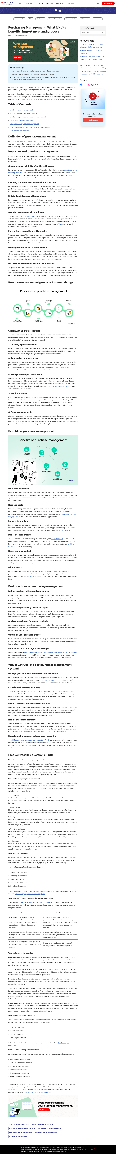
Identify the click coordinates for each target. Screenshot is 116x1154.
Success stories (71, 19)
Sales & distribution (55, 19)
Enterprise (70, 3)
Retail (19, 3)
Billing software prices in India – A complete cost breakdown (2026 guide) (92, 59)
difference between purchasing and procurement (36, 902)
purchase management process (28, 216)
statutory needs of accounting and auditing (43, 259)
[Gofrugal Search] (98, 3)
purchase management (42, 769)
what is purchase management (19, 1136)
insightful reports (57, 539)
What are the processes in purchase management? (28, 117)
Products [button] (49, 3)
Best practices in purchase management (24, 124)
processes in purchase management (20, 1132)
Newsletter (97, 19)
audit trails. (66, 530)
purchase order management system (49, 1128)
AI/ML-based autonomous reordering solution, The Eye (30, 740)
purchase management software (35, 652)
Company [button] (59, 3)
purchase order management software (22, 1128)
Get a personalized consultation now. (38, 1092)
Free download (108, 3)
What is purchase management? (21, 110)
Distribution (39, 3)
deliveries (30, 576)
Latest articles (19, 19)
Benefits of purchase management (22, 120)
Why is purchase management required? (24, 113)
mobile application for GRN (51, 680)
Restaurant (28, 3)
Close (91, 1149)
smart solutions (71, 652)
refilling (59, 224)
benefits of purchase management (46, 1132)
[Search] (103, 32)
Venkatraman (23, 35)
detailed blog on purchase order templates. (30, 894)
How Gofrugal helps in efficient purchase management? (30, 127)
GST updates (85, 19)
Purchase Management (21, 1124)
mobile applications (55, 652)
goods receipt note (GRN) (58, 386)
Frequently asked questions (19, 131)
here (42, 1151)
